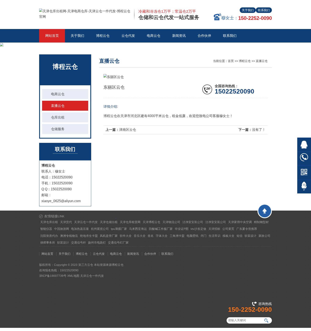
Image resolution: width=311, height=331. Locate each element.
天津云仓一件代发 (86, 222)
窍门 (203, 235)
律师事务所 (47, 242)
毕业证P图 (182, 228)
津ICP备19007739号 (52, 275)
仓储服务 (58, 129)
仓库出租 (58, 117)
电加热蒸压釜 (80, 228)
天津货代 (66, 222)
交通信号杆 (78, 242)
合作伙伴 (150, 253)
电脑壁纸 (192, 235)
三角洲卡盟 (177, 235)
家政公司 (264, 235)
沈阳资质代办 (49, 235)
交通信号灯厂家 (118, 242)
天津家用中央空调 (240, 222)
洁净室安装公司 (192, 222)
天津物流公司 (171, 222)
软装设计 (250, 235)
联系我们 (264, 10)
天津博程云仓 (151, 222)
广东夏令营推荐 (246, 228)
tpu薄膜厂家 (119, 228)
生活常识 (214, 235)
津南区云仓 (127, 129)
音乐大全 (140, 235)
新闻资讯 (133, 253)
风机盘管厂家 (109, 235)
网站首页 (52, 35)
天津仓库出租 (49, 222)
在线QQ (304, 145)
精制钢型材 (261, 222)
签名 (151, 235)
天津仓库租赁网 (130, 222)
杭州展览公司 (100, 228)
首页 (231, 61)
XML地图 (73, 275)
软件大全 (126, 235)
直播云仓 (58, 106)
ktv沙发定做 (198, 228)
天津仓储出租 (109, 222)
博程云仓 (245, 61)
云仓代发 (99, 253)
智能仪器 (46, 228)
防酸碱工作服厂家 (161, 228)
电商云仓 (58, 94)
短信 (239, 235)
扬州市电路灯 (97, 242)
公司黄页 (228, 228)
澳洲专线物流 (69, 235)
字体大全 (162, 235)
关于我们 (248, 10)
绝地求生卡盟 (89, 235)
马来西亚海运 (138, 228)
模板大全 (228, 235)
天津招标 (214, 228)
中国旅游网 (61, 228)
